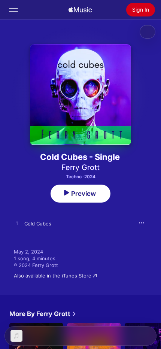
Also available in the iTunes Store (52, 276)
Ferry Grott (80, 167)
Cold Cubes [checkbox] (37, 224)
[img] (80, 9)
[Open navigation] (13, 9)
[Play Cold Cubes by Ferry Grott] (16, 223)
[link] (42, 314)
